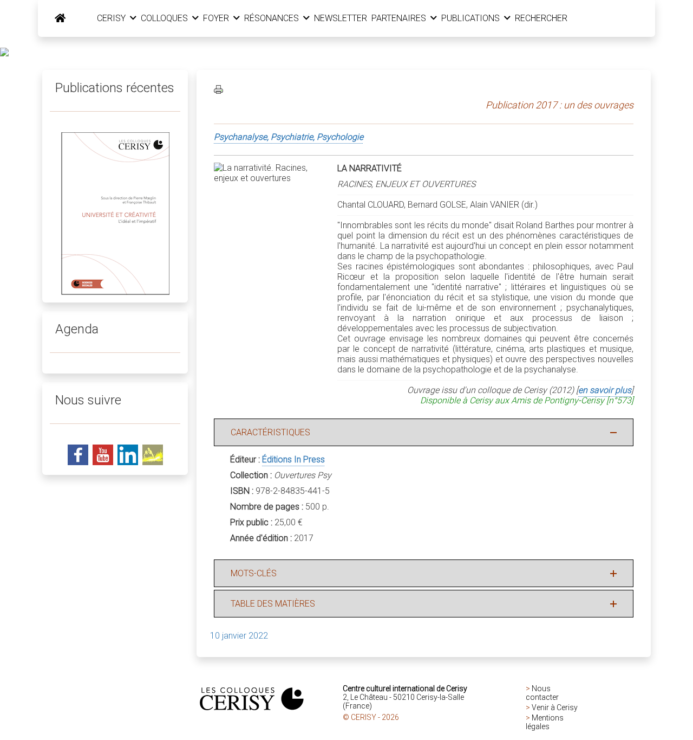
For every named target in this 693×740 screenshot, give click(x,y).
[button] (423, 432)
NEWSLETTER (340, 18)
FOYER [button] (217, 18)
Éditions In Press (293, 459)
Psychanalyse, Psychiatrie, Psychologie (288, 137)
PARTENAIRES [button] (399, 18)
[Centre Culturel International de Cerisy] (60, 18)
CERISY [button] (112, 18)
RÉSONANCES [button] (272, 18)
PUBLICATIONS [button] (471, 18)
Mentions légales (545, 722)
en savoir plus (604, 390)
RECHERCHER (541, 18)
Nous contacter (542, 693)
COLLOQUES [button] (165, 18)
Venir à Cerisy (555, 707)
